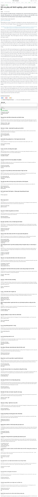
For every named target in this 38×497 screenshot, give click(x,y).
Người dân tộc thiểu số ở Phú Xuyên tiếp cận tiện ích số (12, 424)
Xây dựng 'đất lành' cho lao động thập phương (10, 379)
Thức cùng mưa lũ (4, 199)
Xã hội (29, 2)
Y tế (32, 2)
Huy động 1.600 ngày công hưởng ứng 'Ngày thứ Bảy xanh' (13, 347)
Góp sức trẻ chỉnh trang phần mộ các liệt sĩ (10, 210)
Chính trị (13, 2)
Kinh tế (22, 2)
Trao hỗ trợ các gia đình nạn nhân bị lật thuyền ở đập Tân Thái (14, 170)
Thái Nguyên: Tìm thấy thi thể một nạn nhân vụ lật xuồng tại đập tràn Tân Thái (17, 268)
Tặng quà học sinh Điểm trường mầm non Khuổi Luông (12, 117)
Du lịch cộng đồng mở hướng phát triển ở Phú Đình (11, 413)
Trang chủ (2, 5)
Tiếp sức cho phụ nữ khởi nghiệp (5, 20)
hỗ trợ (17, 99)
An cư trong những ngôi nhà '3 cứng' (8, 325)
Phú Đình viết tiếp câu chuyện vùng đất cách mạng (11, 391)
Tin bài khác (4, 110)
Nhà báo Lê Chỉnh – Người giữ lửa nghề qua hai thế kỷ (12, 128)
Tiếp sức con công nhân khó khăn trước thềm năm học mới (13, 257)
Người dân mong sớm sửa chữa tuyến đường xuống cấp (12, 493)
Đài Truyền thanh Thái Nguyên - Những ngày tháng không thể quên (15, 191)
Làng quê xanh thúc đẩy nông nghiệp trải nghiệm (11, 159)
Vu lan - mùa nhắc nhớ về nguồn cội (8, 291)
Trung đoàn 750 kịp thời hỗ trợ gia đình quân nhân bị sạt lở (13, 436)
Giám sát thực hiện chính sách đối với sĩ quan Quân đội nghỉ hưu (14, 233)
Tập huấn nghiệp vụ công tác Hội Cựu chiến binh (11, 314)
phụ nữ (20, 99)
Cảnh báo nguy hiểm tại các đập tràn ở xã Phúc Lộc (11, 482)
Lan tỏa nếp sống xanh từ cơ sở (7, 336)
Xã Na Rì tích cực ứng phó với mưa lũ (8, 471)
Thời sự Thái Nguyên (8, 2)
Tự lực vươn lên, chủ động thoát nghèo (9, 148)
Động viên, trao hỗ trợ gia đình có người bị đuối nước (12, 358)
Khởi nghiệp (23, 99)
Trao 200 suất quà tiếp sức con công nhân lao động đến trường (14, 369)
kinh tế (29, 99)
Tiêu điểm (2, 2)
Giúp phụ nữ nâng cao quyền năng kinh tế (8, 18)
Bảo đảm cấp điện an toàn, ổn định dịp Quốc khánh (11, 221)
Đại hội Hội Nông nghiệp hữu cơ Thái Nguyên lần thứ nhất (13, 139)
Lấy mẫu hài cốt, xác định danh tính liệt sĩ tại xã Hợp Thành (13, 460)
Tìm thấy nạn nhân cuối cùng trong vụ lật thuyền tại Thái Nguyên (14, 181)
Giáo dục (35, 2)
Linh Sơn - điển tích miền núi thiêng (8, 279)
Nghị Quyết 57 (18, 2)
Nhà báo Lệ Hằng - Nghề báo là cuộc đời (9, 402)
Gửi (1, 109)
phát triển (26, 99)
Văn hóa (26, 2)
